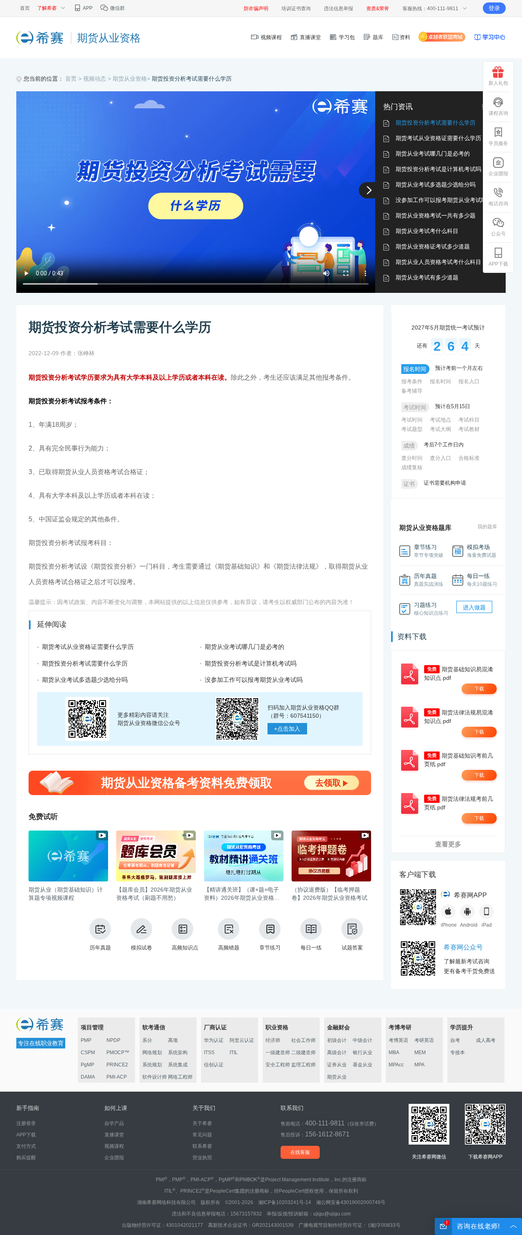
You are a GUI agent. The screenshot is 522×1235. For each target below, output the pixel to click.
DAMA (88, 1077)
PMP (86, 1040)
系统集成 (178, 1065)
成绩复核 (411, 467)
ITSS (209, 1052)
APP (87, 8)
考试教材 (469, 429)
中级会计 (362, 1040)
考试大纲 (440, 429)
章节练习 (270, 948)
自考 (455, 1040)
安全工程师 (277, 1065)
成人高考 (485, 1040)
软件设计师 (154, 1077)
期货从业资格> (132, 78)
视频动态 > (98, 78)
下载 (479, 689)
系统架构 (178, 1052)
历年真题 (100, 948)
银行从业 (362, 1052)
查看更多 (448, 844)
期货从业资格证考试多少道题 (433, 246)
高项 (173, 1040)
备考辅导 (411, 391)
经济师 (272, 1040)
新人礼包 (498, 83)
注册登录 (26, 1123)
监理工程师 (303, 1065)
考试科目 (469, 420)
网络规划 (152, 1052)
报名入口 (469, 381)
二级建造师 (303, 1052)
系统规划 (152, 1065)
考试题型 (411, 429)
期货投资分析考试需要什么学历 (192, 78)
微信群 (117, 8)
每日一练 (311, 948)
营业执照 (202, 1157)
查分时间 (411, 458)
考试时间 (411, 420)
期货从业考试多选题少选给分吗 (436, 184)
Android (467, 925)
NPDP (113, 1040)
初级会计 (337, 1040)
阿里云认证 (242, 1040)
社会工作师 (303, 1040)
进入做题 (474, 607)
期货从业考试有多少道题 (427, 277)
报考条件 (411, 381)
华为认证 (213, 1040)
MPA (419, 1065)
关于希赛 (202, 1123)
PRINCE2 (117, 1065)
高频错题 (228, 948)
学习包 (346, 37)
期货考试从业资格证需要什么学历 (438, 138)
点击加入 (287, 728)
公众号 (498, 234)
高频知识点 (185, 948)
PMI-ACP (116, 1077)
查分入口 (440, 458)
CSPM (88, 1052)
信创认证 (213, 1065)
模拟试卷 (141, 948)
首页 (25, 8)
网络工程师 (180, 1077)
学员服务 (498, 143)
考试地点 (440, 420)
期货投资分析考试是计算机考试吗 (438, 169)
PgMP (87, 1065)
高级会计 (337, 1052)
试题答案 (352, 948)
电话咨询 (498, 204)
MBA (394, 1052)
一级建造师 (277, 1052)
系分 (147, 1040)
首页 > (74, 78)
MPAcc (396, 1065)
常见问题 (202, 1135)
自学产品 (114, 1123)
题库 (377, 37)
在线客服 (300, 1152)
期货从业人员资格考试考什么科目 (438, 262)
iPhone (448, 925)
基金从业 (362, 1065)
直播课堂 (309, 37)
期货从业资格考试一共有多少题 (436, 215)
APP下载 (498, 264)
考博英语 (398, 1040)
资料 (405, 37)
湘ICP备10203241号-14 (284, 1202)
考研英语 (424, 1040)
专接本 (457, 1052)
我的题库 (487, 527)
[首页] (40, 37)
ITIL (234, 1052)
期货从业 (337, 1077)
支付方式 (26, 1146)
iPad (487, 925)
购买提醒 (26, 1157)
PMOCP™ (117, 1052)
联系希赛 (202, 1146)
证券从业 (337, 1065)
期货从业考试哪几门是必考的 (433, 153)
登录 (494, 8)
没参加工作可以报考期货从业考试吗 (441, 200)
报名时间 (440, 381)
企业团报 (498, 173)
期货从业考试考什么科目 (427, 231)
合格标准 (469, 458)
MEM (420, 1052)
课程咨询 (498, 113)
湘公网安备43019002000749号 (350, 1202)
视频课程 (270, 37)
